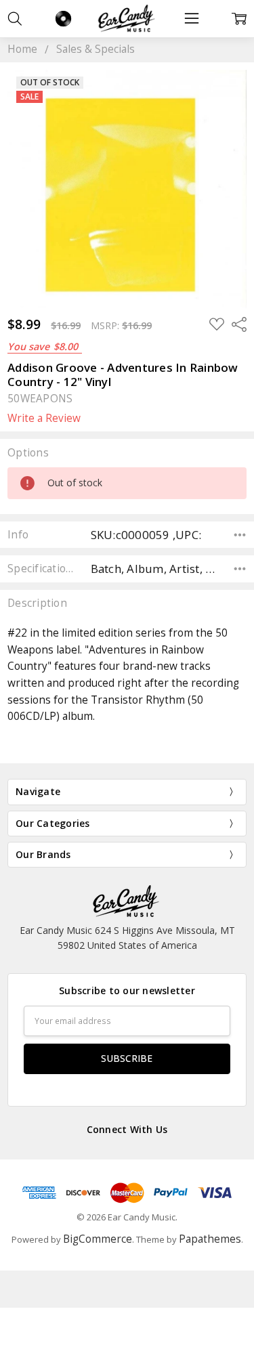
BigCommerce (97, 1239)
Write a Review (44, 418)
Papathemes (210, 1239)
